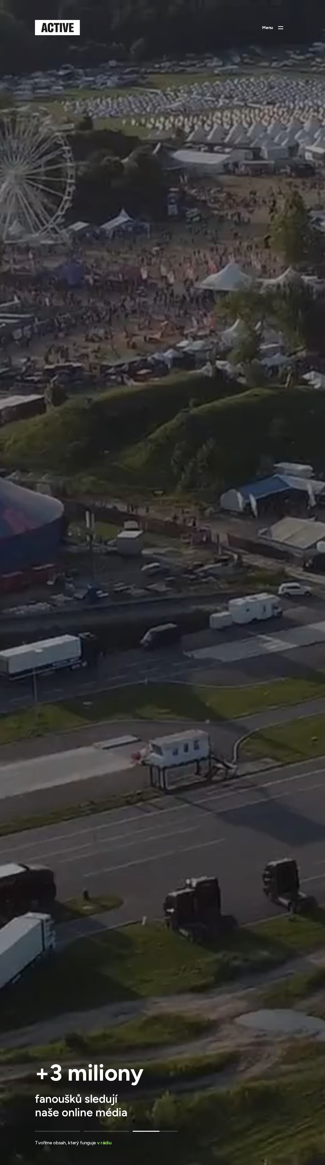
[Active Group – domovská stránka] (57, 27)
